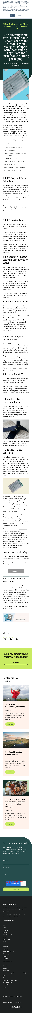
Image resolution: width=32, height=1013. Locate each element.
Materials (5, 956)
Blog (4, 975)
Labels (4, 927)
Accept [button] (12, 15)
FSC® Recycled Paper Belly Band (14, 147)
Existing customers (7, 961)
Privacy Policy (17, 1002)
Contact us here (16, 571)
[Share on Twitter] (5, 639)
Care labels (5, 941)
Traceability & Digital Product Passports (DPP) (14, 973)
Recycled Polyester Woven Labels (14, 161)
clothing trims (22, 119)
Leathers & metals (7, 934)
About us (5, 968)
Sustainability (6, 970)
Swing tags (5, 929)
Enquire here (16, 662)
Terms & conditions (8, 1002)
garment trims (14, 594)
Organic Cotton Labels (11, 158)
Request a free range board (10, 980)
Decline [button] (19, 15)
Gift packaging (6, 953)
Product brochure (7, 982)
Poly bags (5, 949)
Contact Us (5, 987)
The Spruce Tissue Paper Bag (13, 170)
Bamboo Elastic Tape (11, 164)
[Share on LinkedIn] (11, 639)
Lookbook (5, 985)
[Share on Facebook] (17, 639)
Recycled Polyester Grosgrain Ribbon (15, 167)
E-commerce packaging (8, 951)
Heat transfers (6, 939)
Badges (5, 932)
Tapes (4, 937)
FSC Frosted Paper (10, 150)
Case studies (6, 977)
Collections (5, 958)
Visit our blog (6, 681)
